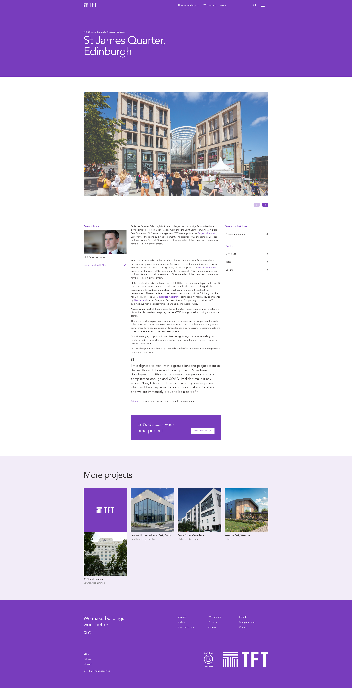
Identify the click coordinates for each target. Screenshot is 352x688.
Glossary (88, 664)
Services (182, 616)
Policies (87, 658)
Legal (86, 653)
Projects (212, 622)
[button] (188, 5)
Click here (136, 401)
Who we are (214, 616)
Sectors (181, 622)
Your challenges (186, 627)
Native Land (140, 300)
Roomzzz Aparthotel (169, 296)
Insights (243, 616)
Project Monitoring (207, 233)
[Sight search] (254, 5)
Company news (247, 622)
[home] (90, 5)
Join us (212, 627)
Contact (243, 627)
